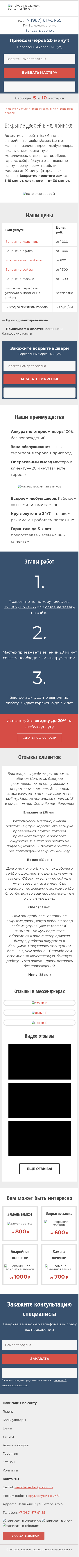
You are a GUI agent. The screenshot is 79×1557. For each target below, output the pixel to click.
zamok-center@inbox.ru (34, 1487)
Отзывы (9, 1462)
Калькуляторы (14, 1420)
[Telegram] (21, 1526)
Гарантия (10, 1453)
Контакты (10, 1470)
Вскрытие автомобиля (23, 260)
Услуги (8, 1437)
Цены (7, 1428)
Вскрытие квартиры (21, 241)
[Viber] (57, 1521)
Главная (9, 1411)
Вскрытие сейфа (19, 269)
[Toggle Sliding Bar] (65, 9)
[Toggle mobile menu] (72, 8)
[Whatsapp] (22, 1521)
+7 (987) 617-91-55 (43, 20)
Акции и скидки (16, 1445)
